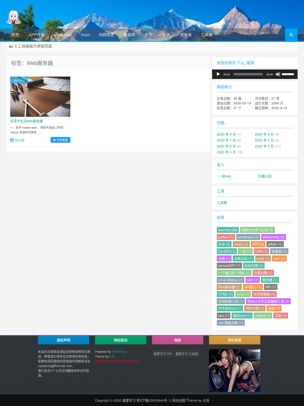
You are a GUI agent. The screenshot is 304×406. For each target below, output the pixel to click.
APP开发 (36, 34)
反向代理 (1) (254, 265)
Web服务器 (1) (229, 286)
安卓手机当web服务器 (26, 120)
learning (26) (228, 229)
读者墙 (185, 34)
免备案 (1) (279, 251)
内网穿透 (106, 34)
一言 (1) (245, 251)
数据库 (129, 34)
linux (85, 34)
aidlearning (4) (274, 237)
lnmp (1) (243, 294)
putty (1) (263, 258)
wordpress (62, 34)
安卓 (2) (224, 244)
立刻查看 (62, 140)
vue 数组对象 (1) (230, 322)
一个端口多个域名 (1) (234, 272)
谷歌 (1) (224, 258)
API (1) (271, 286)
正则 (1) (281, 315)
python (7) (226, 237)
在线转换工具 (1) (230, 301)
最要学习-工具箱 (187, 353)
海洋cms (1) (242, 315)
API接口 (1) (252, 286)
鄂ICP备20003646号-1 (153, 400)
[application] (255, 74)
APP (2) (258, 244)
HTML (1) (225, 294)
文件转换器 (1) (264, 294)
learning (19, 80)
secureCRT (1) (229, 265)
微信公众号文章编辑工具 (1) (268, 301)
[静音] (278, 74)
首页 (15, 34)
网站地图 (178, 400)
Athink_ (227, 176)
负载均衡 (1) (263, 272)
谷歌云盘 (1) (243, 258)
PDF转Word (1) (230, 308)
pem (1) (279, 258)
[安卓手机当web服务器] (40, 96)
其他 (148, 34)
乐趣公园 (264, 176)
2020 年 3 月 (226, 152)
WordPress (119, 351)
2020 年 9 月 (226, 134)
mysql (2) (241, 244)
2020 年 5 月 (226, 146)
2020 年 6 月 (264, 140)
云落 (112, 356)
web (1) (252, 279)
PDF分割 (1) (255, 308)
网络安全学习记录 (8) (257, 229)
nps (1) (223, 315)
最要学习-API (163, 353)
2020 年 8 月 (264, 134)
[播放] (218, 74)
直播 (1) (274, 308)
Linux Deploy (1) (230, 279)
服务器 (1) (270, 279)
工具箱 (206, 34)
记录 (166, 34)
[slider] (288, 73)
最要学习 (129, 400)
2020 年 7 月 (226, 140)
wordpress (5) (248, 237)
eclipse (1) (263, 315)
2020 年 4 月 (264, 146)
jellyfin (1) (275, 244)
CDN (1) (261, 251)
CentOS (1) (226, 251)
